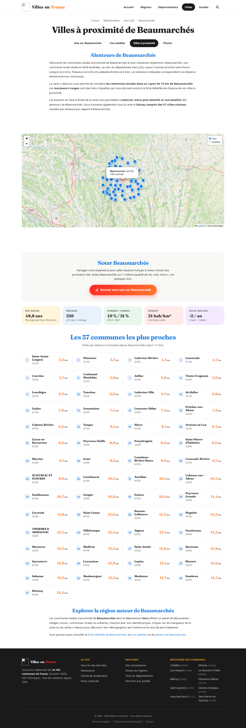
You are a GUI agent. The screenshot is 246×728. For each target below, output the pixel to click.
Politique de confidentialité (127, 721)
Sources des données (94, 665)
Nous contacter (90, 681)
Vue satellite (117, 43)
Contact (150, 721)
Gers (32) (129, 20)
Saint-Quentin (182, 688)
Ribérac (178, 679)
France (95, 20)
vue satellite (138, 634)
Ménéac (207, 665)
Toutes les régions (136, 670)
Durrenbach (181, 670)
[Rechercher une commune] (217, 7)
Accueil (129, 7)
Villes (188, 7)
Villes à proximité (144, 43)
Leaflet (200, 225)
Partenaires (88, 670)
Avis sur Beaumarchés (87, 43)
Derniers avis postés (138, 681)
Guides (203, 7)
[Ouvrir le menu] (223, 7)
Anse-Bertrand (182, 696)
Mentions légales (101, 721)
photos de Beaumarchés (171, 634)
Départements (168, 7)
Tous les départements (139, 675)
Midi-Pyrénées (112, 20)
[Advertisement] (123, 125)
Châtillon (179, 665)
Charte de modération (94, 675)
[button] (117, 181)
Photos (167, 43)
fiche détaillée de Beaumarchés (107, 634)
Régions (145, 7)
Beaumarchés (147, 20)
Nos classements (136, 665)
